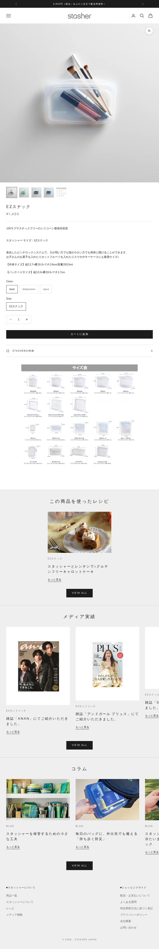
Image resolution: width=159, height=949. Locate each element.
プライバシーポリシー (133, 915)
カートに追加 (79, 334)
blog (10, 826)
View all (79, 593)
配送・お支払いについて (135, 895)
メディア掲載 (14, 915)
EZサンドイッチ (16, 710)
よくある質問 (128, 902)
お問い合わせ (128, 927)
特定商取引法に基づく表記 (136, 908)
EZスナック (55, 558)
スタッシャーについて (19, 902)
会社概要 (125, 921)
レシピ (10, 908)
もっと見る (54, 579)
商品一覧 (11, 895)
